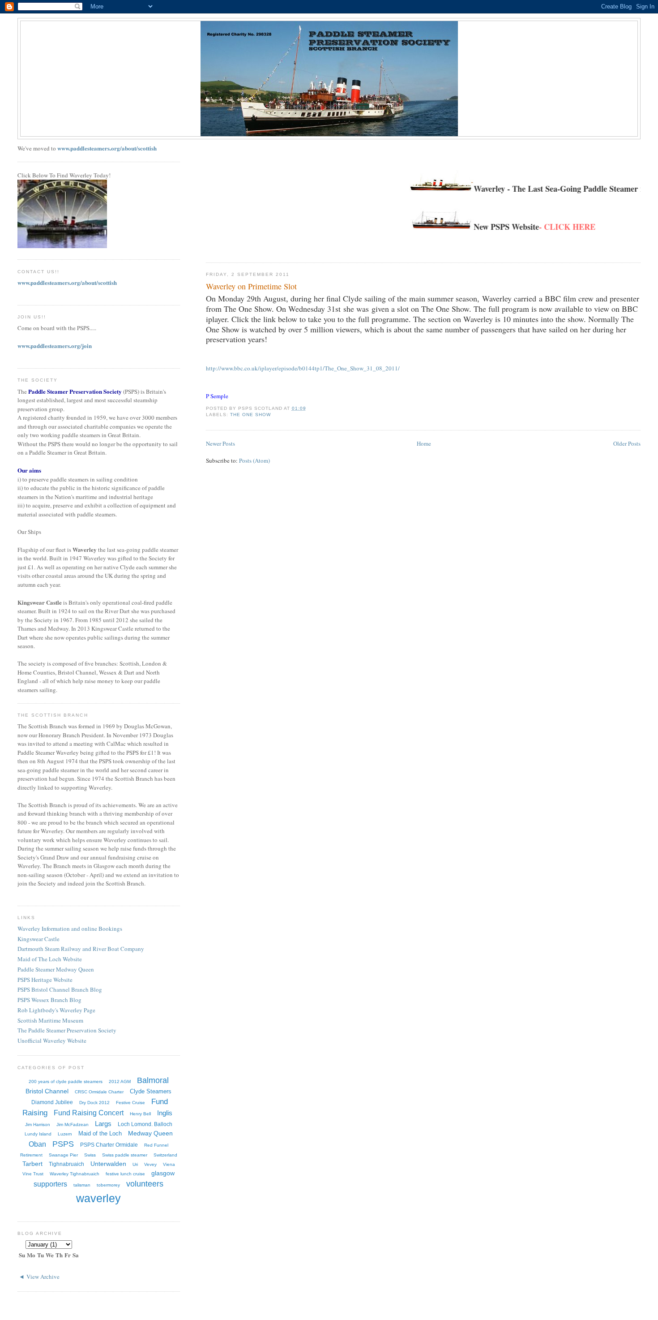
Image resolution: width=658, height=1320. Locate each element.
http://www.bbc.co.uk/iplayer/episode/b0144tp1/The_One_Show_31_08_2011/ (303, 368)
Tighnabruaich (66, 1164)
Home (424, 443)
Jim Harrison (37, 1124)
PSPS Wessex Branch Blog (49, 1000)
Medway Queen (150, 1133)
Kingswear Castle (38, 939)
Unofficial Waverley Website (51, 1040)
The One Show (250, 414)
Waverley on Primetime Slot (251, 286)
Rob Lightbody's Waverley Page (56, 1010)
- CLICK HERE (545, 226)
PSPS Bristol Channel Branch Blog (59, 989)
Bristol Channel (47, 1091)
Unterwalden (108, 1163)
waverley (98, 1198)
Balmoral (153, 1080)
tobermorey (108, 1184)
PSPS (63, 1143)
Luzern (65, 1133)
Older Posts (627, 443)
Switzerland (165, 1154)
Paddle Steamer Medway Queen (55, 969)
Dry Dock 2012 (94, 1102)
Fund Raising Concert (89, 1113)
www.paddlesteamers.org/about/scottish (107, 148)
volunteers (144, 1183)
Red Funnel (156, 1145)
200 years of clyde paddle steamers (66, 1081)
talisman (81, 1184)
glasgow (163, 1173)
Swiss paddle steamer (124, 1154)
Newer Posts (220, 443)
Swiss (90, 1154)
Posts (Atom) (254, 460)
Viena (169, 1164)
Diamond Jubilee (52, 1102)
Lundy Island (38, 1133)
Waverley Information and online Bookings (69, 928)
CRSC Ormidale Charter (99, 1091)
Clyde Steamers (150, 1091)
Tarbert (32, 1163)
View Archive (43, 1277)
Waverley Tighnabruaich (74, 1173)
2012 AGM (120, 1081)
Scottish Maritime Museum (50, 1020)
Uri (135, 1164)
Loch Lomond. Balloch (145, 1124)
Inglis (164, 1113)
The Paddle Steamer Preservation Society (66, 1030)
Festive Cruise (130, 1102)
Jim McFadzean (72, 1124)
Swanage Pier (63, 1154)
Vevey (150, 1164)
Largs (103, 1123)
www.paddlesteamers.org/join (54, 345)
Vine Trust (32, 1173)
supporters (50, 1184)
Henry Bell (140, 1113)
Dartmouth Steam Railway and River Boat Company (80, 949)
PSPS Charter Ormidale (109, 1145)
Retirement (31, 1154)
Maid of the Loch (100, 1133)
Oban (37, 1144)
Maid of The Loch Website (49, 959)
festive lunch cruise (125, 1173)
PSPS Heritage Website (45, 980)
